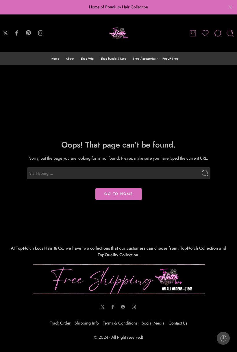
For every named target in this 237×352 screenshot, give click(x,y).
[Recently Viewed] (223, 338)
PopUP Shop (170, 58)
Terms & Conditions (120, 323)
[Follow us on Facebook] (17, 33)
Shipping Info (87, 323)
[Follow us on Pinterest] (28, 33)
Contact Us (178, 323)
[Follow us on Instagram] (41, 33)
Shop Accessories (144, 58)
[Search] (230, 33)
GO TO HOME (118, 193)
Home (55, 58)
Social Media (153, 323)
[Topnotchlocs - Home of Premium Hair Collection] (118, 33)
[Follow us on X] (5, 33)
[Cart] (193, 33)
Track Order (60, 323)
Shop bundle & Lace (113, 58)
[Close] (230, 7)
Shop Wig (87, 58)
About (70, 58)
